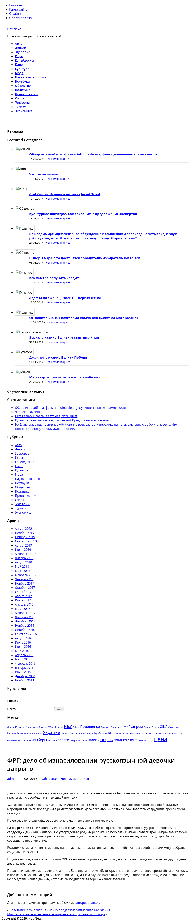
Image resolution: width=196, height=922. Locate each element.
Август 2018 (23, 562)
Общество (23, 86)
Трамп (20, 733)
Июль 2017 (23, 600)
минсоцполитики (33, 733)
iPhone (28, 727)
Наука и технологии (30, 77)
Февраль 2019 (25, 554)
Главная (15, 5)
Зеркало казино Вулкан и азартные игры (64, 337)
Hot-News (14, 29)
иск (85, 733)
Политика (22, 90)
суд (151, 740)
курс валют (103, 732)
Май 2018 (22, 566)
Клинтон (42, 727)
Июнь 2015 (23, 672)
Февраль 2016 (25, 663)
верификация (14, 740)
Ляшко (155, 727)
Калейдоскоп (25, 60)
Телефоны (22, 102)
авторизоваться (87, 903)
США (163, 726)
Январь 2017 (24, 617)
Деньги (20, 48)
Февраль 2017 (25, 613)
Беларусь (105, 727)
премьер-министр (164, 733)
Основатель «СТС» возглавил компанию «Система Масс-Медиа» (83, 317)
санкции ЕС (143, 740)
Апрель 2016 (24, 655)
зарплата (52, 740)
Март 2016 (22, 659)
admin (11, 779)
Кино (19, 64)
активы (178, 733)
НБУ (68, 726)
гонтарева (27, 740)
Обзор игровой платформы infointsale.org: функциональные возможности (93, 154)
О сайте (15, 13)
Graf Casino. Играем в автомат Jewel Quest (64, 194)
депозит (65, 733)
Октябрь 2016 (25, 630)
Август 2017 (23, 596)
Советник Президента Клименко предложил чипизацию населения (60, 910)
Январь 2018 (24, 579)
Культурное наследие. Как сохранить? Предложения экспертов (83, 214)
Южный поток (120, 733)
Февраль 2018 (25, 575)
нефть (106, 739)
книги (90, 733)
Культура (22, 69)
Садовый (11, 733)
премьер (149, 733)
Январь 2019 (24, 558)
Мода (19, 73)
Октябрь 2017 (25, 587)
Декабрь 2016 (25, 621)
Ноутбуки (22, 81)
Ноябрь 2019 (24, 533)
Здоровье (22, 52)
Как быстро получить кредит (54, 278)
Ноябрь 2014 (24, 680)
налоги (94, 739)
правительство (136, 733)
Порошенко (90, 726)
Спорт (19, 98)
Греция (147, 727)
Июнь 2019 (23, 550)
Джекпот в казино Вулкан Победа (58, 357)
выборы (40, 739)
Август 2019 (23, 545)
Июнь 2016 (23, 646)
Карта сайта (18, 9)
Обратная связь (21, 18)
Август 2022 (23, 528)
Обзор (76, 727)
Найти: (12, 709)
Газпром (136, 726)
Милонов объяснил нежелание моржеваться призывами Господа (56, 914)
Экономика (23, 111)
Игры (19, 56)
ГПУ (126, 727)
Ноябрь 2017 (24, 583)
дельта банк (76, 733)
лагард (73, 740)
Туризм (20, 107)
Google (10, 727)
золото (63, 739)
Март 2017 (22, 609)
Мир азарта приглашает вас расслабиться (65, 377)
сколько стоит (125, 739)
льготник (82, 740)
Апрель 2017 (24, 604)
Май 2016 (22, 651)
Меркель (58, 727)
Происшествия (26, 94)
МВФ (50, 727)
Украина (51, 732)
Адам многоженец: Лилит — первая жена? (65, 298)
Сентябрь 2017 (26, 592)
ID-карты (19, 727)
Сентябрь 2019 (26, 541)
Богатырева (117, 727)
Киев (35, 727)
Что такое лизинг (44, 174)
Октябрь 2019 (25, 537)
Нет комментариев (58, 159)
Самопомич (174, 727)
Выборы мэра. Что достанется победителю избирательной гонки (84, 258)
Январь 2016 (24, 668)
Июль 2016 (23, 642)
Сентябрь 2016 (26, 634)
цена (160, 739)
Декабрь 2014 (25, 676)
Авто (18, 43)
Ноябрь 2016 (24, 625)
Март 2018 (22, 571)
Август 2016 (23, 638)
